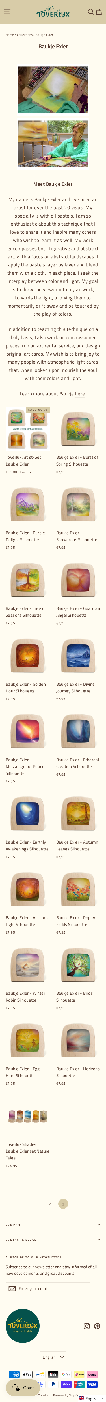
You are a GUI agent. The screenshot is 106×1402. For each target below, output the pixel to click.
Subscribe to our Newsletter (34, 1257)
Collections (25, 34)
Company (14, 1224)
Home (10, 34)
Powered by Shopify (65, 1395)
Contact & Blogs (21, 1240)
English (49, 1357)
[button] (92, 1398)
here (80, 393)
